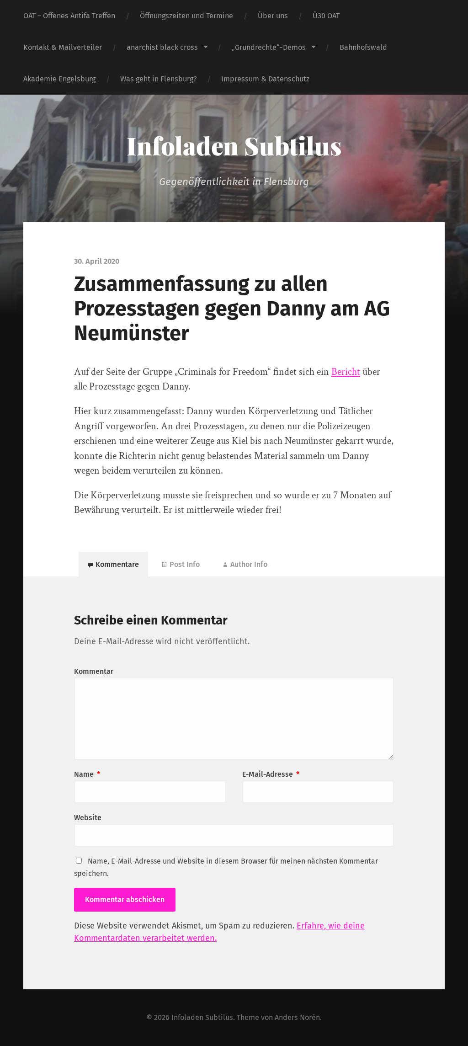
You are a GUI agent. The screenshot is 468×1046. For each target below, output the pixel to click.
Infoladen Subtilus (234, 145)
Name (87, 774)
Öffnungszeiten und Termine (186, 15)
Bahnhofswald (363, 47)
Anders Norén (297, 1017)
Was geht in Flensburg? (158, 79)
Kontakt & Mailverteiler (62, 47)
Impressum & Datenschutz (265, 79)
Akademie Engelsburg (59, 79)
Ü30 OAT (326, 15)
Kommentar (93, 671)
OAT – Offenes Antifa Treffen (69, 15)
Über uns (273, 15)
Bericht (345, 372)
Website (87, 817)
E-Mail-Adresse (270, 774)
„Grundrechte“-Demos (269, 47)
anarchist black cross (162, 47)
